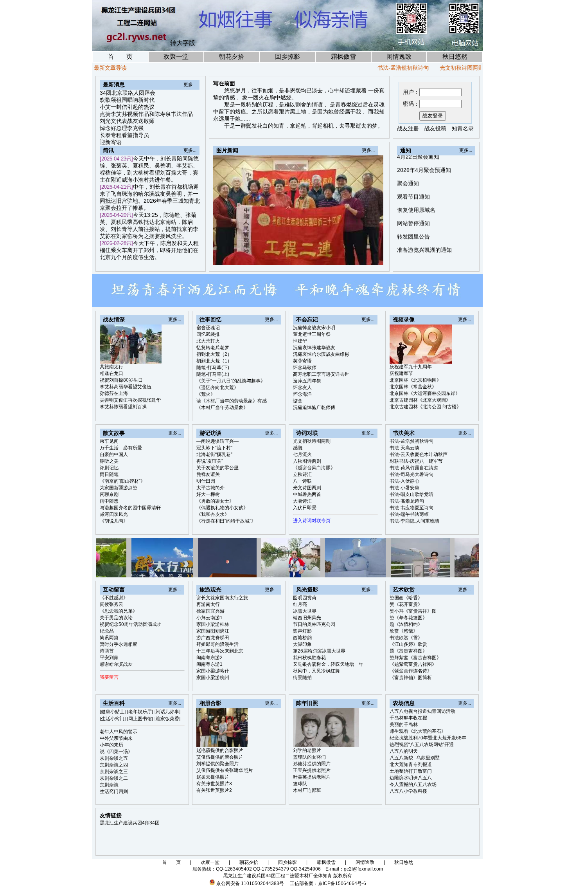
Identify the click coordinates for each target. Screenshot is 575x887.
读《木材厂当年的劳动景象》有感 (231, 401)
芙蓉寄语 (302, 361)
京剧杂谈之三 (114, 771)
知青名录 (463, 128)
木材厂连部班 (307, 790)
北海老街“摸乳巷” (214, 454)
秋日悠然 (454, 56)
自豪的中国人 (114, 454)
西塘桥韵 (302, 637)
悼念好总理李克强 (122, 128)
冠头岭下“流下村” (214, 448)
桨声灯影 (302, 631)
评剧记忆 (109, 468)
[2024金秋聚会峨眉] (359, 256)
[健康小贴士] (113, 711)
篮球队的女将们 (309, 757)
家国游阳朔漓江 (212, 631)
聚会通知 (408, 162)
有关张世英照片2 (214, 790)
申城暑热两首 (307, 494)
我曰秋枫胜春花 (309, 657)
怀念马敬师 (304, 367)
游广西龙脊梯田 (212, 637)
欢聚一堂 (176, 56)
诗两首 (107, 651)
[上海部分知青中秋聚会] (350, 256)
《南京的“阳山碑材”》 (122, 481)
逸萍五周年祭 (307, 381)
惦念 (297, 401)
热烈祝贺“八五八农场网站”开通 (422, 744)
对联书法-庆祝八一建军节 (416, 461)
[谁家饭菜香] (167, 718)
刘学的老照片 (307, 750)
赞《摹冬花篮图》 (408, 617)
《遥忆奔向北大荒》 (217, 387)
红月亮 (300, 604)
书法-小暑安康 (404, 487)
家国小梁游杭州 (212, 677)
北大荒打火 (208, 341)
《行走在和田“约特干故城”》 (226, 521)
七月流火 (302, 454)
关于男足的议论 (116, 617)
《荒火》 (205, 394)
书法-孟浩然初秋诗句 (381, 68)
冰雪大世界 (304, 611)
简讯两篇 (109, 637)
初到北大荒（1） (214, 361)
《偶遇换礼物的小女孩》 (222, 507)
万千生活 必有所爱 (121, 448)
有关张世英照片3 (214, 783)
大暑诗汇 (302, 501)
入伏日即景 (304, 507)
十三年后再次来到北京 (219, 651)
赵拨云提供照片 (212, 777)
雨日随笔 (109, 474)
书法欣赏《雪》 (406, 637)
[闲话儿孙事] (167, 711)
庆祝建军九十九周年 (411, 367)
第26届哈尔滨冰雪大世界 (319, 651)
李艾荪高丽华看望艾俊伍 (125, 386)
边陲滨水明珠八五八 (411, 778)
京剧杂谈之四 (114, 765)
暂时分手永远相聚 (118, 644)
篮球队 (300, 783)
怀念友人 (302, 387)
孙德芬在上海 (114, 393)
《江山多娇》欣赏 (408, 644)
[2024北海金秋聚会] (368, 256)
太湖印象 (302, 644)
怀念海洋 (302, 394)
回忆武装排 (208, 334)
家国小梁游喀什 (212, 671)
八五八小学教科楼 (408, 791)
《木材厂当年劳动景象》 (222, 407)
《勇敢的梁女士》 (215, 501)
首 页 (120, 56)
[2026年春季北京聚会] (332, 256)
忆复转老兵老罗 (212, 347)
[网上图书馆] (140, 718)
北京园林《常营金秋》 (413, 386)
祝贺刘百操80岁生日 (121, 380)
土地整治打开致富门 (411, 771)
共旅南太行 (111, 367)
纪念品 (107, 631)
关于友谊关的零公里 (217, 468)
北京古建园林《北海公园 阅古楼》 (425, 406)
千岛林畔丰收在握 (408, 718)
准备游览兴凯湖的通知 (424, 228)
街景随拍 (302, 677)
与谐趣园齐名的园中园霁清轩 (130, 507)
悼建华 (300, 341)
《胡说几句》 (114, 521)
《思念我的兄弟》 (118, 611)
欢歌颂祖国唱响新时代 (127, 100)
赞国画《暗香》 (406, 597)
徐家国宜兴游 (210, 611)
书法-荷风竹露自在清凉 (414, 468)
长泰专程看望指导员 (124, 135)
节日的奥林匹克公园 (314, 624)
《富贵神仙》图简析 (411, 677)
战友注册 (408, 128)
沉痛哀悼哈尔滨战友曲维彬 (321, 354)
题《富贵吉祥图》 (408, 651)
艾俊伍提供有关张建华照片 (224, 770)
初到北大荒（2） (214, 354)
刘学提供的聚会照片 (217, 763)
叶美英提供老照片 (312, 777)
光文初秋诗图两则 (440, 68)
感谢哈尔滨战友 (116, 664)
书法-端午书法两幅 (409, 514)
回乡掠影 (287, 56)
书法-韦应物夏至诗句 (411, 507)
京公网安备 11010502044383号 (250, 883)
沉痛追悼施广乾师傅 (314, 407)
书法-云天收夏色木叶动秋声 (418, 454)
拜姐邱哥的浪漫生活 (217, 644)
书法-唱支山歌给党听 (411, 494)
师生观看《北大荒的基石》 (418, 731)
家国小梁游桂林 (212, 624)
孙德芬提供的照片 (312, 763)
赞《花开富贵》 (406, 604)
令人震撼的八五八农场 (413, 784)
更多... (189, 84)
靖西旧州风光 (307, 617)
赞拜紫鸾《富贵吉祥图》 (415, 657)
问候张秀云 (111, 604)
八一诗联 (302, 481)
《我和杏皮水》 (212, 514)
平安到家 (109, 657)
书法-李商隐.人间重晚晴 (414, 521)
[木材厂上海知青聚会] (377, 256)
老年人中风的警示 (118, 731)
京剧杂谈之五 (114, 758)
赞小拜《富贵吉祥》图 (413, 611)
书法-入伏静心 (404, 481)
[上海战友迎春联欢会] (341, 256)
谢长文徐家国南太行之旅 (222, 597)
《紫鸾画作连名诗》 (411, 671)
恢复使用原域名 (416, 188)
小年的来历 (111, 745)
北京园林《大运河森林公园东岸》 (425, 393)
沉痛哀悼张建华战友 (314, 347)
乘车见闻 (109, 441)
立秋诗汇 (302, 474)
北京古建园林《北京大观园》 (420, 400)
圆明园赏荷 (304, 597)
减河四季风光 (114, 514)
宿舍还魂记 (208, 327)
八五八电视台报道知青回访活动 (422, 711)
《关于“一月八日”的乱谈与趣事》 (230, 381)
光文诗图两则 (307, 487)
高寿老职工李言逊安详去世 (321, 374)
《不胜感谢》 (114, 597)
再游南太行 (208, 604)
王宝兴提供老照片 (312, 770)
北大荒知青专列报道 (411, 764)
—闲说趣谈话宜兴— (217, 441)
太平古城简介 (210, 487)
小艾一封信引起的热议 (127, 107)
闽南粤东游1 (209, 664)
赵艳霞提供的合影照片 (219, 750)
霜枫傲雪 (343, 56)
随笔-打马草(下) (212, 367)
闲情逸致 (398, 56)
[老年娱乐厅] (140, 711)
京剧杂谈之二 (114, 778)
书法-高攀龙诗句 (407, 501)
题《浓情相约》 (406, 624)
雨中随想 (109, 501)
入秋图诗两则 (307, 461)
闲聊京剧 (109, 494)
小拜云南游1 (209, 617)
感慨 (478, 68)
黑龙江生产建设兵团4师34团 (130, 823)
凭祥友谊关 (208, 474)
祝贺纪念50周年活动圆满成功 (131, 624)
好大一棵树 (208, 494)
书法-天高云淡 (404, 448)
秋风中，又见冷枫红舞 (316, 671)
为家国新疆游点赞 (118, 487)
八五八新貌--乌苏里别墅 (415, 758)
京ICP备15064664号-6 (342, 883)
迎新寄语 (111, 142)
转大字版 (182, 43)
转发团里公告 (413, 215)
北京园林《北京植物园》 (415, 380)
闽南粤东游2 (209, 657)
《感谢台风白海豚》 (314, 468)
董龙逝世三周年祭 (312, 334)
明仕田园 (205, 481)
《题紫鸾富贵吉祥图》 (413, 664)
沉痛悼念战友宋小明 (314, 327)
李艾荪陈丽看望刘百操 (123, 406)
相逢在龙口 (111, 373)
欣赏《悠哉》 (404, 631)
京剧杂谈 (109, 785)
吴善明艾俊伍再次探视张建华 (130, 400)
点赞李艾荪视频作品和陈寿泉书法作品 (146, 114)
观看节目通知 (413, 175)
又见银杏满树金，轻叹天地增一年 (328, 664)
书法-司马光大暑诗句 (411, 474)
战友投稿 (435, 128)
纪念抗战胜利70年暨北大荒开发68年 (428, 738)
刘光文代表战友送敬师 (127, 121)
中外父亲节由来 (116, 738)
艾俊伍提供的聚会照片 (219, 757)
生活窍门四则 (114, 791)
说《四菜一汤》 (116, 751)
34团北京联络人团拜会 (127, 93)
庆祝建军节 (401, 373)
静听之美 (109, 461)
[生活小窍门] (113, 718)
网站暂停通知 (413, 201)
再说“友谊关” (209, 461)
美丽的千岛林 (404, 724)
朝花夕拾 (231, 56)
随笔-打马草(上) (212, 374)
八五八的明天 (404, 751)
